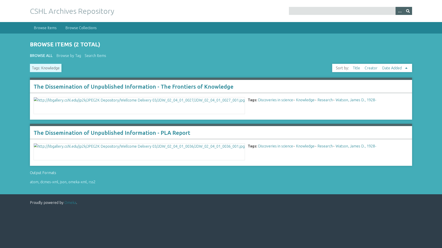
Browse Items (45, 28)
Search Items (95, 56)
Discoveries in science (275, 100)
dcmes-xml (49, 182)
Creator (371, 68)
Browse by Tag (68, 56)
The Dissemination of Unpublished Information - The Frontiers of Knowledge (133, 87)
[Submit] (408, 11)
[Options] (399, 11)
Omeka (70, 202)
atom (34, 182)
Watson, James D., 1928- (356, 100)
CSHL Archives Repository (72, 11)
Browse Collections (81, 28)
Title (357, 68)
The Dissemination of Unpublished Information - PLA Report (112, 133)
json (63, 182)
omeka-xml (77, 182)
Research (325, 100)
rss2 (92, 182)
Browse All (41, 56)
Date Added (392, 68)
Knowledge (305, 100)
